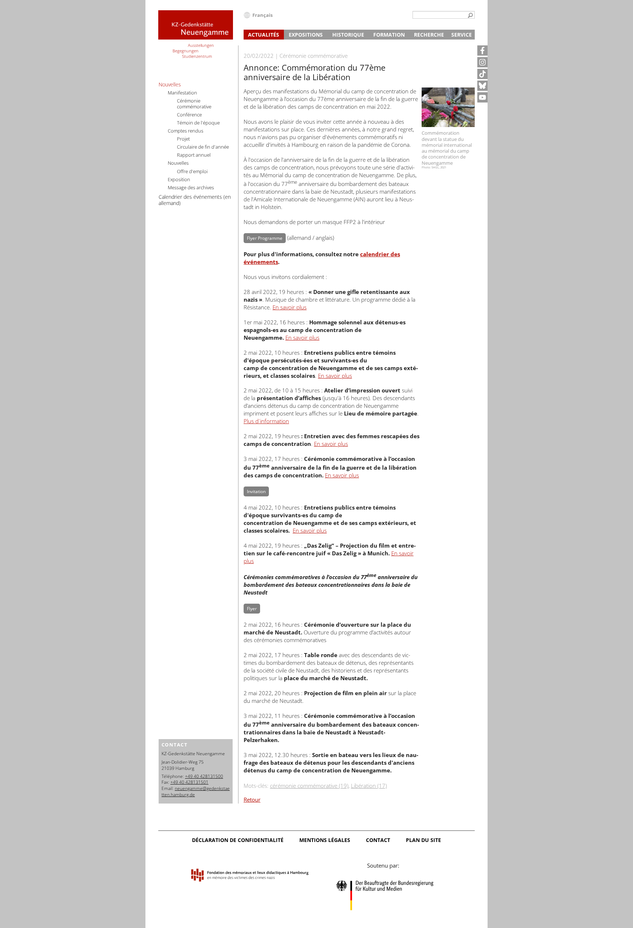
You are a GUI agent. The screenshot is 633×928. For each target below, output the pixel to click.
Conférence (189, 114)
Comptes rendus (185, 130)
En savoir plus (290, 307)
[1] (470, 16)
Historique (348, 34)
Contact (378, 839)
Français (262, 15)
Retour (252, 799)
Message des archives (191, 187)
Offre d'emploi (192, 171)
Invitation (256, 491)
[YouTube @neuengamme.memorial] (482, 97)
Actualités (263, 34)
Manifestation (182, 92)
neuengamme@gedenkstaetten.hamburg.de (196, 791)
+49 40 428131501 (189, 782)
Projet (183, 138)
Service (461, 34)
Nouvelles (170, 84)
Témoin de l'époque (198, 122)
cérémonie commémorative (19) (309, 785)
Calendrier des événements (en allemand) (195, 199)
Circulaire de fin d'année (203, 147)
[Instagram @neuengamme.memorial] (482, 62)
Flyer (252, 608)
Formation (389, 34)
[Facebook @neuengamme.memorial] (482, 50)
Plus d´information (266, 421)
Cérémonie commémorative (194, 103)
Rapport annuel (194, 155)
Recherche (429, 34)
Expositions (306, 34)
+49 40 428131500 (204, 776)
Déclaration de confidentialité (238, 839)
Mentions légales (324, 839)
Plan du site (423, 839)
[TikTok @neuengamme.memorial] (482, 74)
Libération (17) (369, 785)
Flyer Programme (264, 238)
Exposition (179, 179)
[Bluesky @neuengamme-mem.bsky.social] (482, 86)
